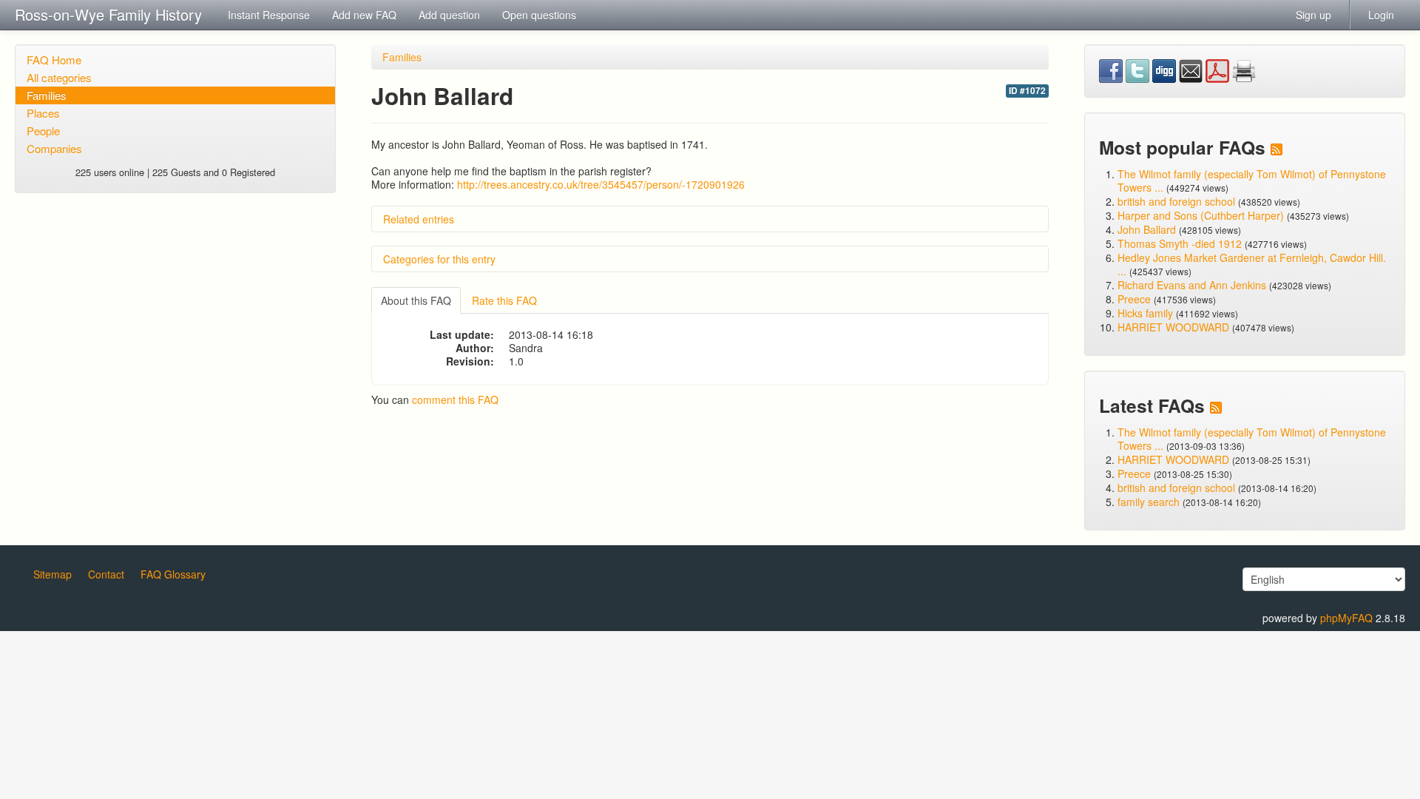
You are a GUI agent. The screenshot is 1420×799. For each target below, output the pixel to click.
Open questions (539, 14)
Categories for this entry (439, 259)
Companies (54, 148)
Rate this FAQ (504, 300)
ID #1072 (1027, 90)
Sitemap (52, 574)
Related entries (418, 219)
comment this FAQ (455, 399)
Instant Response (269, 14)
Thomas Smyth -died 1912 (1180, 243)
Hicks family (1147, 313)
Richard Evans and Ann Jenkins (1192, 284)
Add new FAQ (364, 14)
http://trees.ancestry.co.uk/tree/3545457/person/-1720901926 (601, 184)
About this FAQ (416, 300)
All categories (59, 77)
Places (43, 113)
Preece (1134, 298)
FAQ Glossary (173, 574)
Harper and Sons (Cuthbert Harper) (1201, 215)
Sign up (1313, 14)
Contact (106, 574)
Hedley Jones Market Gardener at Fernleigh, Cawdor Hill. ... (1252, 264)
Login (1381, 14)
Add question (449, 14)
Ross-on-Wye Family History (108, 14)
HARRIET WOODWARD (1173, 327)
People (43, 130)
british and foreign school (1176, 201)
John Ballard (1147, 229)
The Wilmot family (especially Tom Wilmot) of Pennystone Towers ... (1252, 180)
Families (47, 95)
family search (1150, 501)
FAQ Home (54, 59)
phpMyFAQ (1346, 617)
